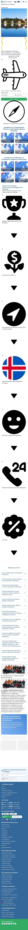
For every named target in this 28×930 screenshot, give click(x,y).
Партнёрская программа (8, 916)
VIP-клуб (4, 845)
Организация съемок (7, 879)
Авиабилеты (4, 835)
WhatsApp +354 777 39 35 (9, 905)
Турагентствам (5, 910)
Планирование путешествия (8, 854)
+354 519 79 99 (7, 892)
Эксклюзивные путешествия (8, 841)
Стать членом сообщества (8, 914)
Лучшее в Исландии (6, 865)
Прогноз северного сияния (8, 869)
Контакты (4, 796)
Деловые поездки (6, 843)
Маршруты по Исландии (7, 867)
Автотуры (4, 828)
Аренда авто (5, 830)
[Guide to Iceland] (6, 2)
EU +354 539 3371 (7, 901)
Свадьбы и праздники (7, 874)
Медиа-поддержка (6, 881)
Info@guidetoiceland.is (8, 890)
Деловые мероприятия (7, 876)
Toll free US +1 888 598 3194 (10, 897)
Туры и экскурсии (6, 826)
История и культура (6, 859)
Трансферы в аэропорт (7, 837)
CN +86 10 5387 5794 (8, 903)
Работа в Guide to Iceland (8, 912)
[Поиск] (21, 1)
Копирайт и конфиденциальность (9, 792)
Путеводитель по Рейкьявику (9, 857)
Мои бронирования (6, 847)
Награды (4, 788)
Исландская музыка (6, 861)
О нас (3, 786)
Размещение (5, 832)
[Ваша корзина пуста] (23, 1)
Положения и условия (7, 790)
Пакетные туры (5, 824)
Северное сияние (6, 863)
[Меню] (26, 1)
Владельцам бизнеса (7, 883)
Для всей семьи (5, 839)
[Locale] (15, 1)
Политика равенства (6, 794)
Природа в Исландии (7, 852)
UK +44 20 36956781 (8, 899)
